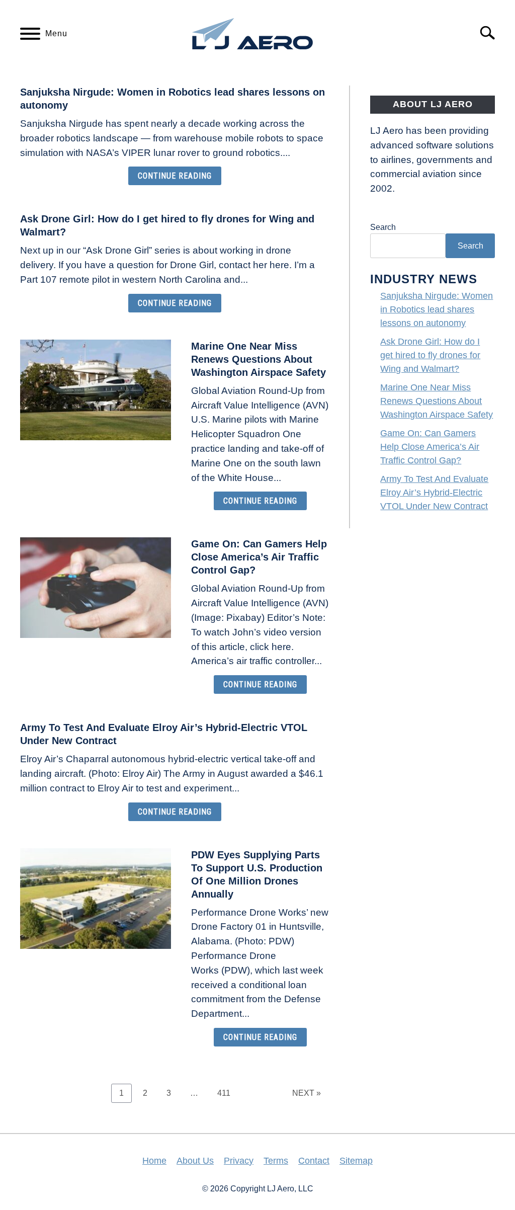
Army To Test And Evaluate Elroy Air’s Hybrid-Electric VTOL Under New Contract (434, 492)
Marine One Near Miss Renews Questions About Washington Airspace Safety (258, 359)
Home (154, 1161)
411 (226, 1092)
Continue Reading (175, 176)
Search (383, 227)
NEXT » (306, 1093)
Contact (313, 1161)
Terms (276, 1161)
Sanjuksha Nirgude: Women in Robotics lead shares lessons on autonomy (436, 309)
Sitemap (356, 1161)
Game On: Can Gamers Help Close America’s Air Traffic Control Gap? (259, 557)
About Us (195, 1161)
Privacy (238, 1161)
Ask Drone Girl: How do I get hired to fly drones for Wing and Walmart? (430, 355)
